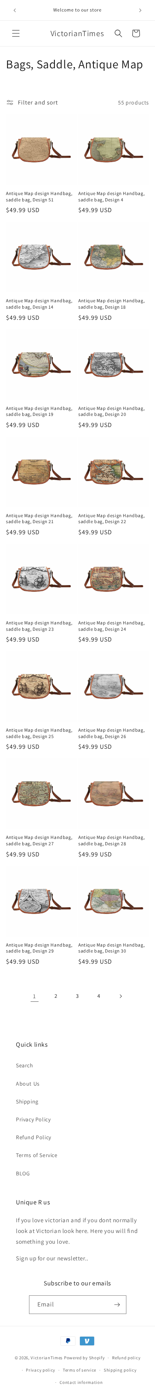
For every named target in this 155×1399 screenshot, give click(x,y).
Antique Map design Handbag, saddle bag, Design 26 (111, 733)
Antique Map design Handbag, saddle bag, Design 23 (39, 626)
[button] (16, 33)
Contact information (81, 1382)
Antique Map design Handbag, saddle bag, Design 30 (111, 948)
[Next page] (120, 996)
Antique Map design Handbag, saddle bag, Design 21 (39, 518)
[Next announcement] (140, 10)
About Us (28, 1083)
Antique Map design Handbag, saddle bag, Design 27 (39, 840)
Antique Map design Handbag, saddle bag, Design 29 (39, 948)
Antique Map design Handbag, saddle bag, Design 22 (111, 518)
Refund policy (126, 1357)
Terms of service (79, 1370)
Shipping (27, 1101)
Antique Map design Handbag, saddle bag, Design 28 (111, 840)
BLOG (23, 1173)
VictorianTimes (47, 1357)
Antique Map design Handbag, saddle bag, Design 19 (39, 411)
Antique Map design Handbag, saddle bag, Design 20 (111, 411)
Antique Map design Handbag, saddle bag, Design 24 (111, 626)
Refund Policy (33, 1137)
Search (24, 1065)
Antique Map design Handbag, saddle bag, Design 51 (39, 196)
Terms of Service (37, 1155)
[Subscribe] (117, 1304)
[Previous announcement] (14, 10)
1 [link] (34, 996)
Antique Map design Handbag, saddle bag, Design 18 (111, 304)
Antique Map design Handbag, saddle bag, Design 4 (111, 196)
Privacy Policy (33, 1119)
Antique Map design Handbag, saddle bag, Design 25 (39, 733)
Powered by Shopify (84, 1357)
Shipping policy (120, 1370)
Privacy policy (40, 1370)
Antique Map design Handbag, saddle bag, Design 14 (39, 304)
